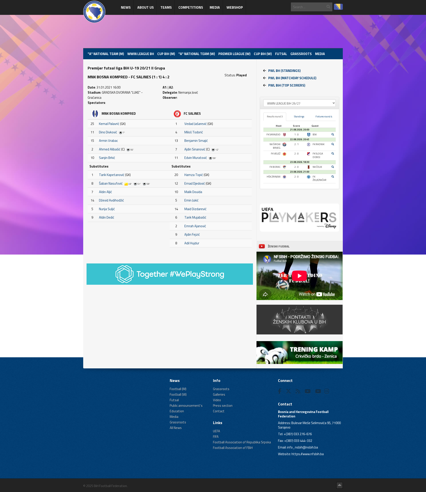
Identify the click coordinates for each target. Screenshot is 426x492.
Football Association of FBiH (233, 447)
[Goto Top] (339, 485)
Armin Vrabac (108, 140)
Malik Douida (193, 191)
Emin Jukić (191, 200)
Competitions (190, 7)
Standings (299, 116)
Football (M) (178, 388)
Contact (219, 411)
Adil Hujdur (191, 243)
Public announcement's (186, 405)
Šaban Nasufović (111, 183)
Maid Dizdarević (195, 208)
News (126, 7)
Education (177, 411)
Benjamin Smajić (196, 140)
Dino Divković (108, 132)
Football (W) (178, 394)
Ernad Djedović (194, 183)
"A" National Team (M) (106, 53)
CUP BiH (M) (166, 53)
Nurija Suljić (107, 208)
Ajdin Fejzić (192, 234)
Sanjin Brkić (107, 157)
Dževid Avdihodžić (111, 200)
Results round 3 (275, 116)
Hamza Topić (193, 174)
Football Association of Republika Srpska (242, 442)
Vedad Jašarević (195, 123)
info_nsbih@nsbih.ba (302, 447)
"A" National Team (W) (196, 53)
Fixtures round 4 (324, 116)
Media (215, 7)
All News (176, 427)
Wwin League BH (140, 53)
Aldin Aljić (105, 191)
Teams (166, 7)
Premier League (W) (234, 53)
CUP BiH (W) (263, 53)
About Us (145, 7)
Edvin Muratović (195, 157)
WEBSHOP (235, 7)
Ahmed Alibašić (109, 149)
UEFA (216, 431)
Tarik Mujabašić (195, 217)
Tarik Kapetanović (111, 174)
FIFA (216, 436)
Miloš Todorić (193, 132)
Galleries (219, 394)
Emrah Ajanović (195, 226)
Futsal (281, 53)
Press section (223, 405)
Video (217, 400)
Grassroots (301, 53)
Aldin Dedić (106, 217)
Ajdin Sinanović (194, 149)
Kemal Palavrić (109, 123)
